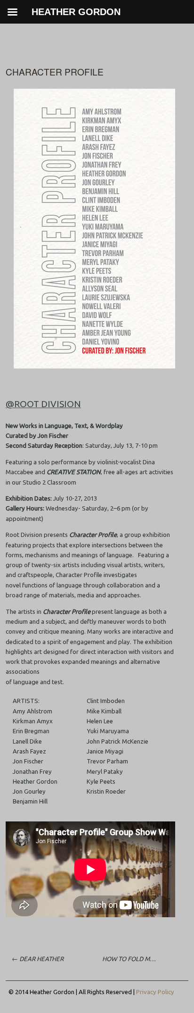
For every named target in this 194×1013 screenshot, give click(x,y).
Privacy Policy (155, 991)
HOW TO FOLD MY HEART (132, 958)
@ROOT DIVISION (43, 404)
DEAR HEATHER (38, 958)
